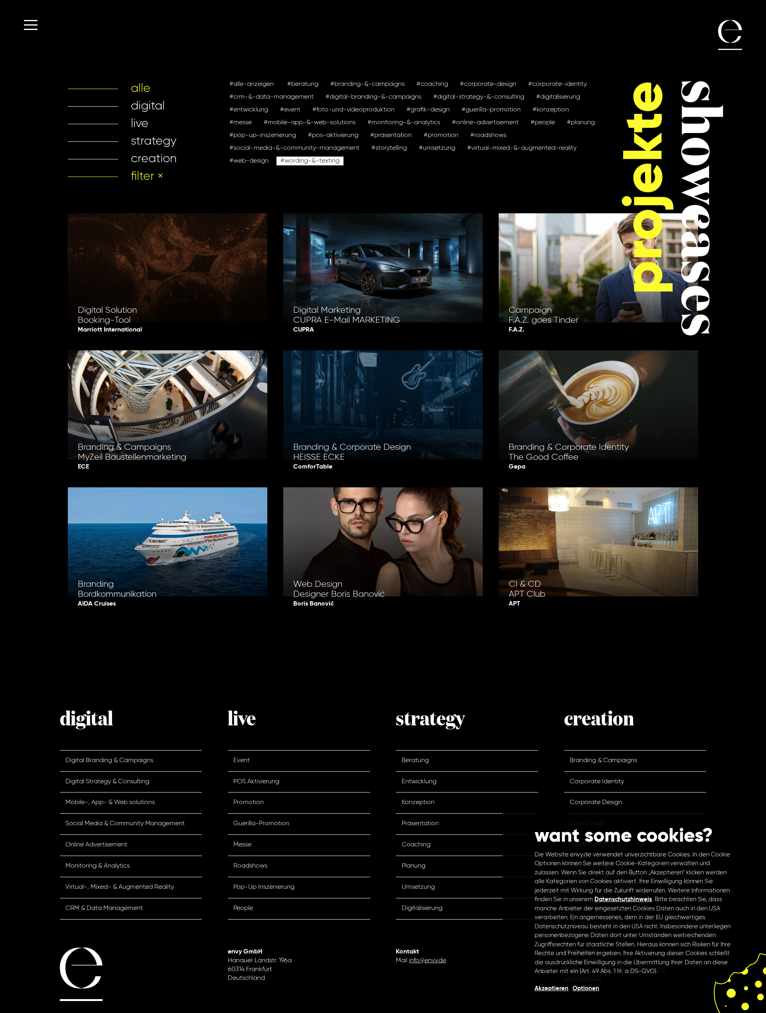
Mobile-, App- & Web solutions (110, 802)
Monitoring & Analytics (97, 866)
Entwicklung (419, 782)
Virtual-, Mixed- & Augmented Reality (119, 887)
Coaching (416, 845)
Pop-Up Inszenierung (263, 887)
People (243, 908)
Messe (242, 845)
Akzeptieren (552, 988)
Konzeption (418, 802)
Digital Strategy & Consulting (107, 782)
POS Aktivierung (256, 782)
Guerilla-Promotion (261, 823)
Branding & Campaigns (603, 760)
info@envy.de (427, 960)
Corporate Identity (597, 782)
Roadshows (250, 866)
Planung (413, 866)
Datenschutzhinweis (623, 899)
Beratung (415, 760)
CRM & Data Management (104, 908)
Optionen (586, 988)
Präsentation (420, 823)
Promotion (248, 802)
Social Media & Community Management (125, 823)
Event (241, 760)
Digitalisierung (422, 908)
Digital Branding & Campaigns (109, 760)
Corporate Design (596, 802)
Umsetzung (418, 887)
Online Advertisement (96, 845)
